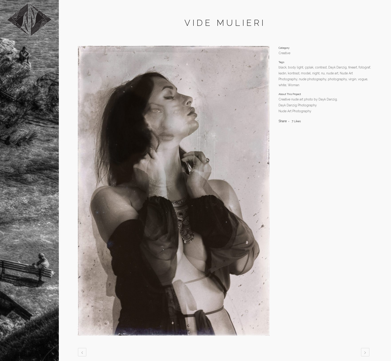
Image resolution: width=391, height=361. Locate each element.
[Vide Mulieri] (173, 338)
